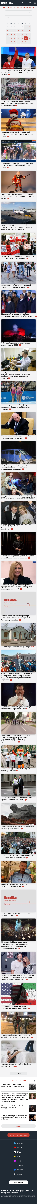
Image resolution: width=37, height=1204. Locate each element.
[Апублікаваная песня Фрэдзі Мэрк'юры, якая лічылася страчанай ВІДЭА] (18, 696)
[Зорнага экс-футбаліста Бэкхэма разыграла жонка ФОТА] (18, 874)
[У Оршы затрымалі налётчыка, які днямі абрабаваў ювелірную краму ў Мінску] (18, 1117)
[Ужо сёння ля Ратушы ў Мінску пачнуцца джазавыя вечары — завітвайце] (18, 845)
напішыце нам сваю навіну (18, 1135)
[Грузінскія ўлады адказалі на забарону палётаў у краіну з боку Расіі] (18, 246)
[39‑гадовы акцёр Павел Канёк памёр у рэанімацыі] (18, 1108)
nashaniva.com (5, 1197)
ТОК (18, 1156)
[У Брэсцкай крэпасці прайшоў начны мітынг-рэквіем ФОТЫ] (18, 332)
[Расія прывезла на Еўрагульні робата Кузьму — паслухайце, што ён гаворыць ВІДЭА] (18, 123)
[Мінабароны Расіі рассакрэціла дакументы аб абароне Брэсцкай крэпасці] (18, 816)
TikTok (19, 1152)
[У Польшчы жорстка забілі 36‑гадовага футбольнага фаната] (18, 1087)
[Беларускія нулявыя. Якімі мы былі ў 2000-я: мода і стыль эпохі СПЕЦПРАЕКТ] (18, 485)
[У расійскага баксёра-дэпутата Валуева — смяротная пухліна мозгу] (18, 425)
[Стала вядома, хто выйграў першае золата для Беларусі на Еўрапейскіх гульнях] (18, 395)
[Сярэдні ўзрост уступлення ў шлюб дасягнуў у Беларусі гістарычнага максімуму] (18, 515)
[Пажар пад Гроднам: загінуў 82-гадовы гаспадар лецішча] (18, 903)
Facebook (20, 1170)
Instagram (20, 1161)
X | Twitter (20, 1165)
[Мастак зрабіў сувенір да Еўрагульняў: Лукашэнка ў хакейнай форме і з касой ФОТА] (18, 185)
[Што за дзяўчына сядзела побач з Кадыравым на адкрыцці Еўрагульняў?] (18, 303)
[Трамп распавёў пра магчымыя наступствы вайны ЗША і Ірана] (18, 996)
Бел (23, 3)
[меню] (35, 3)
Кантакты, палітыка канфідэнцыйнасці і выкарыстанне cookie (17, 1192)
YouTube (19, 1147)
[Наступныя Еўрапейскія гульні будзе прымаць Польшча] (18, 758)
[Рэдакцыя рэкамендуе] (35, 1081)
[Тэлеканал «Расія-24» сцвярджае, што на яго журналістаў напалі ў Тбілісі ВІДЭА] (18, 154)
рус (30, 3)
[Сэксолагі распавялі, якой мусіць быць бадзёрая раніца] (18, 1053)
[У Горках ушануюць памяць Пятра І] (18, 635)
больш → (18, 1126)
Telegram (20, 1143)
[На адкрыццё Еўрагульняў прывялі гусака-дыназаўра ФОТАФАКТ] (18, 274)
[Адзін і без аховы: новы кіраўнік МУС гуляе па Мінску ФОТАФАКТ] (18, 787)
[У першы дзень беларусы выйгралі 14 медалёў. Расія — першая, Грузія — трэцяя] (18, 61)
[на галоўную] (7, 3)
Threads (19, 1174)
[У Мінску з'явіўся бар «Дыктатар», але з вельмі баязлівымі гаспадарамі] (18, 545)
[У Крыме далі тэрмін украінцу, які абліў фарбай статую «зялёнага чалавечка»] (18, 1024)
